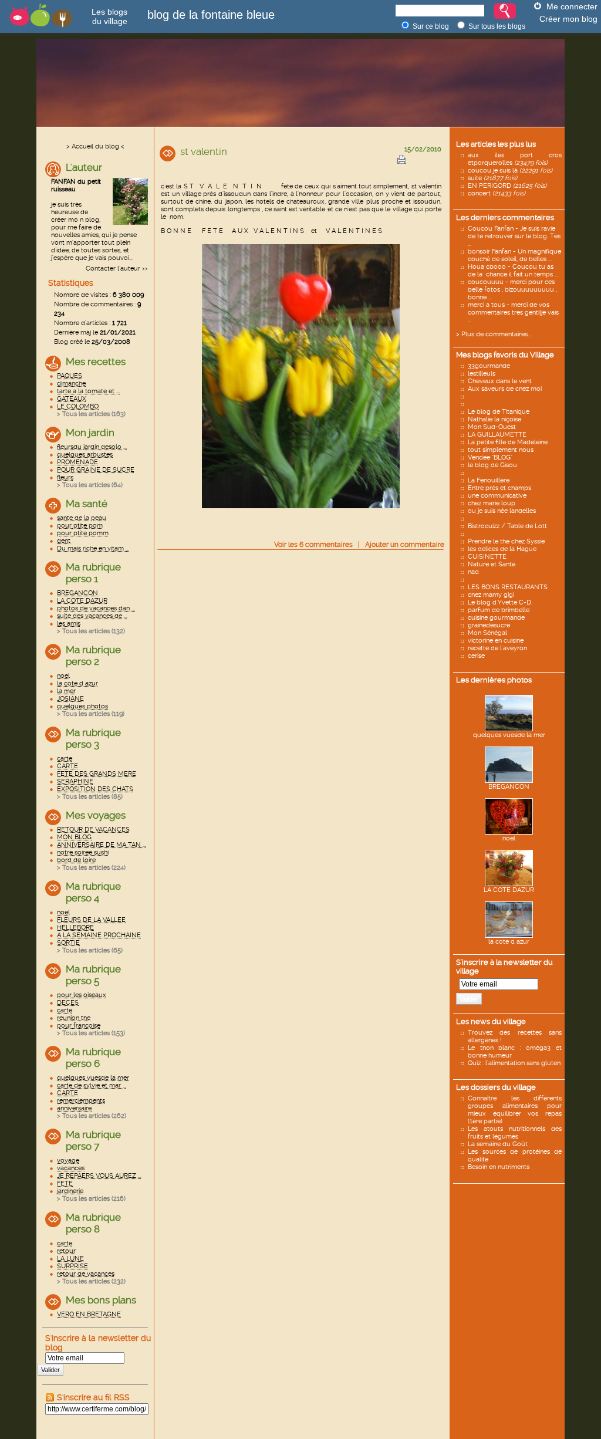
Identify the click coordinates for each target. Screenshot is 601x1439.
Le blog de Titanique (498, 412)
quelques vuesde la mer (509, 735)
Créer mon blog (568, 18)
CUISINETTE (487, 556)
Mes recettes (96, 361)
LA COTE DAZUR (509, 890)
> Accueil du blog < (95, 146)
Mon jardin (90, 432)
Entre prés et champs (499, 488)
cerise (476, 656)
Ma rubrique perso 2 (93, 655)
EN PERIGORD (507, 186)
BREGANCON (508, 787)
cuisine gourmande (496, 617)
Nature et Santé (491, 564)
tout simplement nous (501, 450)
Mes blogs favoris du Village (505, 354)
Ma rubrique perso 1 (93, 573)
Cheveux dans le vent (500, 381)
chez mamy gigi (491, 595)
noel (508, 838)
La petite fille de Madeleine (508, 442)
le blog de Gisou (492, 465)
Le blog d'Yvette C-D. (500, 602)
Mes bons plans (101, 1300)
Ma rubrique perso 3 (93, 738)
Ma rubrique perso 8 (93, 1223)
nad (473, 572)
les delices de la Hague (502, 549)
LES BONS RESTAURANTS (508, 587)
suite (492, 178)
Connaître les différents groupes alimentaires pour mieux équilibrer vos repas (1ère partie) (515, 1110)
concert (496, 193)
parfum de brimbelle (498, 610)
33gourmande (489, 366)
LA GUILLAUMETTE (497, 434)
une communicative (497, 495)
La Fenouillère (488, 480)
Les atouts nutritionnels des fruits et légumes (515, 1132)
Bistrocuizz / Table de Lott (507, 526)
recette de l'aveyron (497, 648)
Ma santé (86, 503)
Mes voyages (96, 815)
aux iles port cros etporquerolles (515, 159)
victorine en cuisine (496, 640)
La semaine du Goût (498, 1144)
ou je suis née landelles (502, 511)
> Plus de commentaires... (493, 334)
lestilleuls (481, 373)
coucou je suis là (510, 170)
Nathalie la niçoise (494, 419)
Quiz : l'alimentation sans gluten (514, 1063)
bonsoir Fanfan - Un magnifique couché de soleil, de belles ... (514, 255)
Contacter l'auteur (113, 268)
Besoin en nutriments (498, 1167)
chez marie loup (491, 503)
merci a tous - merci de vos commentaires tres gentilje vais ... (513, 312)
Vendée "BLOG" (490, 457)
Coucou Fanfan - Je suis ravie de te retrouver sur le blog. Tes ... (514, 236)
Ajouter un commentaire (404, 545)
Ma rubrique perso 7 (93, 1140)
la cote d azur (508, 941)
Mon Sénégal (487, 633)
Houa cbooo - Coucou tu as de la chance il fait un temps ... (513, 270)
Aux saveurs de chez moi (505, 389)
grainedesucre (489, 625)
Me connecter (571, 6)
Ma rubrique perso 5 (93, 975)
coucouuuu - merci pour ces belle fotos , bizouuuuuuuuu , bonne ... (512, 289)
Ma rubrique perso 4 (93, 892)
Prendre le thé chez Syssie (506, 541)
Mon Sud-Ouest (492, 427)
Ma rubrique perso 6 (93, 1057)
